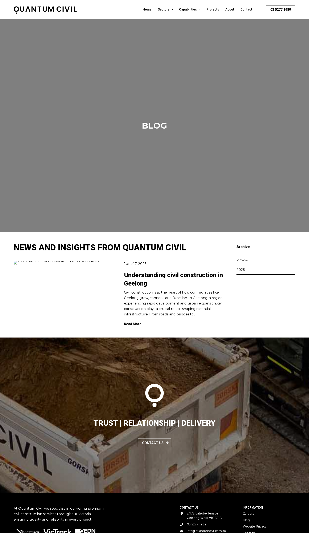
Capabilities (188, 9)
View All (243, 260)
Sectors (163, 9)
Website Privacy (255, 526)
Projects (212, 9)
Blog (246, 520)
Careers (248, 514)
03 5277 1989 (280, 10)
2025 (240, 270)
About (229, 9)
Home (147, 9)
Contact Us (153, 443)
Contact (246, 9)
